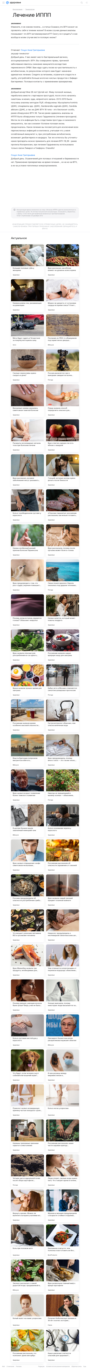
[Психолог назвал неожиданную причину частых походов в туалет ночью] (27, 1100)
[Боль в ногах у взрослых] (62, 1100)
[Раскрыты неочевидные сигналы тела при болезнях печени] (27, 435)
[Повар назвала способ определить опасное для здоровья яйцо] (62, 400)
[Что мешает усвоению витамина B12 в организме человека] (27, 925)
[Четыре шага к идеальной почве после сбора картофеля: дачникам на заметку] (27, 1170)
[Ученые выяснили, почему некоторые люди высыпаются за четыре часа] (62, 995)
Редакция (41, 1366)
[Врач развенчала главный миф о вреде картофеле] (62, 1275)
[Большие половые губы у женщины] (27, 260)
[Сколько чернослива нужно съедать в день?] (27, 365)
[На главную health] (15, 2)
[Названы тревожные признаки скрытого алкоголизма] (27, 1135)
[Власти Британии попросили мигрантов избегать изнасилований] (27, 750)
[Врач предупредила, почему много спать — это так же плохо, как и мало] (62, 750)
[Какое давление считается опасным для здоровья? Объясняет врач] (62, 1345)
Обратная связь (76, 1366)
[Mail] (7, 2)
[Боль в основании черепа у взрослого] (62, 820)
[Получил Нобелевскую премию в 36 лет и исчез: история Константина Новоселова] (62, 1310)
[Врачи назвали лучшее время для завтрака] (27, 680)
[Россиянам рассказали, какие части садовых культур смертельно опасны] (62, 1135)
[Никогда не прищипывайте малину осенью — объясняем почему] (62, 785)
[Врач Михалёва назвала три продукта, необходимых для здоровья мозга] (27, 960)
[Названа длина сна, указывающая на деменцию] (27, 295)
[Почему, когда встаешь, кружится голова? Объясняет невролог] (27, 610)
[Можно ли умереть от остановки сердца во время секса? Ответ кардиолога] (62, 295)
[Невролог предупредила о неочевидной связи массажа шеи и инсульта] (62, 925)
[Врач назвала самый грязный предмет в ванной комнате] (62, 890)
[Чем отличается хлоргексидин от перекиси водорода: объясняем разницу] (62, 960)
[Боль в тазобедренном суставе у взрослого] (27, 505)
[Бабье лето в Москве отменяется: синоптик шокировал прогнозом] (62, 680)
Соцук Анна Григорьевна (33, 50)
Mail (3, 1366)
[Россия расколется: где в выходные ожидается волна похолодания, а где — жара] (62, 365)
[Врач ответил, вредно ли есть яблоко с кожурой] (62, 435)
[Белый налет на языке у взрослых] (27, 1310)
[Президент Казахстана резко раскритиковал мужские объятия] (62, 1030)
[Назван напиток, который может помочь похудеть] (62, 610)
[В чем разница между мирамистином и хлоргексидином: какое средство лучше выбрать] (62, 1065)
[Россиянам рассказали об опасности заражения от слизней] (62, 855)
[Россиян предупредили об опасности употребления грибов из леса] (27, 890)
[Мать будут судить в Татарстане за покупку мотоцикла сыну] (27, 330)
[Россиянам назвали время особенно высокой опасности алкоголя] (27, 715)
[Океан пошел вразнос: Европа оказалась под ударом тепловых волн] (62, 575)
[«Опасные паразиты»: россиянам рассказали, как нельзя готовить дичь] (62, 505)
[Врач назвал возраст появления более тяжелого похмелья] (27, 785)
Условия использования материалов (58, 1366)
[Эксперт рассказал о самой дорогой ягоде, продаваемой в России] (27, 1275)
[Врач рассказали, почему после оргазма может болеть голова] (62, 540)
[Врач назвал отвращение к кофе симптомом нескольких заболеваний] (27, 855)
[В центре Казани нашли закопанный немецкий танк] (27, 820)
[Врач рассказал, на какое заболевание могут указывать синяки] (27, 470)
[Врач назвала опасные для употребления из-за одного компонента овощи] (27, 645)
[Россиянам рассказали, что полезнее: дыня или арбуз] (27, 1345)
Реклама (19, 1366)
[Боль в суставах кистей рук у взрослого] (27, 1030)
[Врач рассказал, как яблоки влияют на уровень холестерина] (62, 260)
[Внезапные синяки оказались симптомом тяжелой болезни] (27, 400)
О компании (10, 1366)
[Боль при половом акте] (27, 1240)
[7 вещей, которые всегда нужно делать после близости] (62, 470)
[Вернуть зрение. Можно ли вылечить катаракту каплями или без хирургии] (27, 1205)
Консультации (17, 9)
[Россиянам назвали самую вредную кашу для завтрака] (62, 645)
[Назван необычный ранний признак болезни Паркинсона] (27, 540)
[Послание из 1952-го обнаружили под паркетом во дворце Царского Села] (62, 330)
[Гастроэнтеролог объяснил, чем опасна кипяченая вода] (62, 715)
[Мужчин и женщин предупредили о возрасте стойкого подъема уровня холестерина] (62, 1205)
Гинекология (29, 9)
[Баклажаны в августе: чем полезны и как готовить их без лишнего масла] (62, 1240)
